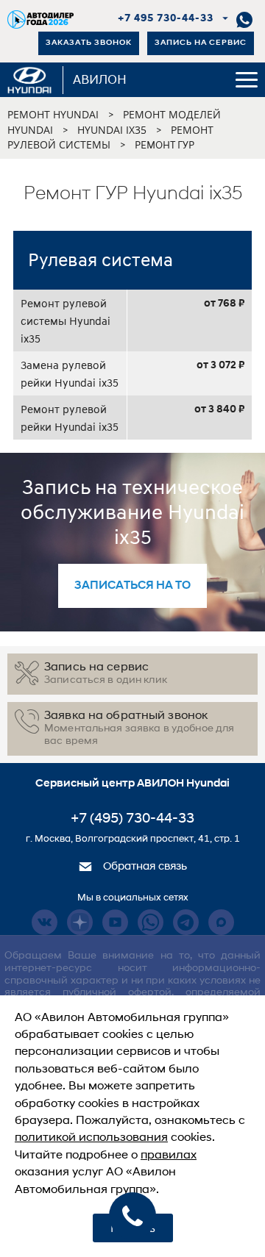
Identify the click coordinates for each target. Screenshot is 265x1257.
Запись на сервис (201, 43)
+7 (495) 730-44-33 (132, 819)
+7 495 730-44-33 (166, 18)
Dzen (80, 922)
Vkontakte (44, 922)
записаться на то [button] (132, 586)
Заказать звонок (89, 43)
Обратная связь (143, 867)
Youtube (115, 922)
